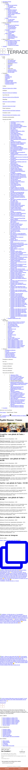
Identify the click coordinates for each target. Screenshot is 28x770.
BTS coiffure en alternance (15, 379)
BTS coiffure (13, 128)
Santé (6, 79)
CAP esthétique (13, 145)
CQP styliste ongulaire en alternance (17, 397)
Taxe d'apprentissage (12, 27)
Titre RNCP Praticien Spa (15, 178)
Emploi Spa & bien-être (13, 36)
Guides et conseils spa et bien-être (17, 188)
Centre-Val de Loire (12, 328)
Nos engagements (11, 61)
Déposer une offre (11, 26)
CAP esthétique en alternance (16, 392)
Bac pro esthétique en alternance (17, 395)
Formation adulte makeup (15, 207)
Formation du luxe (6, 734)
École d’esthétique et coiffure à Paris (15, 340)
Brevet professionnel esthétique (16, 147)
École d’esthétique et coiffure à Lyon (15, 343)
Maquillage (7, 78)
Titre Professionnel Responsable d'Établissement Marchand (17, 246)
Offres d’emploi (6, 740)
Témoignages (10, 20)
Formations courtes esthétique (16, 275)
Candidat (7, 4)
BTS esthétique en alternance (16, 396)
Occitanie (10, 336)
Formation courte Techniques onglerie (18, 290)
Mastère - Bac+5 (13, 247)
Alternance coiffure (14, 375)
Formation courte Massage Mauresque (18, 311)
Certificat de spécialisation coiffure (17, 131)
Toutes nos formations (7, 735)
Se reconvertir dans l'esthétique (16, 166)
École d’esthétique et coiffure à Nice (15, 344)
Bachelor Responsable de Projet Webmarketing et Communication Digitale (19, 382)
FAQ (9, 67)
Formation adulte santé (15, 226)
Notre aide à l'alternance (10, 354)
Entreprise (7, 24)
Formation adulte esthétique (16, 168)
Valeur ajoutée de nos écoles (8, 745)
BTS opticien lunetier (14, 222)
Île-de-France (10, 332)
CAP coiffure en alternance (16, 376)
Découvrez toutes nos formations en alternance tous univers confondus (17, 400)
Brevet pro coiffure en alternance (17, 377)
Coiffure (7, 74)
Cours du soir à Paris (14, 135)
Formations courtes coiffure (16, 251)
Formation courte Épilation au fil (17, 277)
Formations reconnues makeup (16, 194)
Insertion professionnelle (13, 12)
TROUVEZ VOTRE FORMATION (18, 142)
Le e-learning (5, 744)
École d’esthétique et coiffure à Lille (15, 341)
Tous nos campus (6, 725)
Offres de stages (11, 14)
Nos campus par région (12, 324)
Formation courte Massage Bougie (17, 305)
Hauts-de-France (11, 331)
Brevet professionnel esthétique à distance (19, 148)
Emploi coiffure (11, 34)
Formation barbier (14, 129)
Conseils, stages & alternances (14, 13)
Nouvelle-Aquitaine (12, 334)
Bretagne (10, 327)
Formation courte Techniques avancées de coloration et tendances (19, 255)
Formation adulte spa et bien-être (17, 187)
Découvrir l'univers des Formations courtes (11, 115)
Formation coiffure (6, 729)
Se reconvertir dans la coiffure (16, 134)
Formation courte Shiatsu (15, 313)
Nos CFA (7, 351)
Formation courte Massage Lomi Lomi (18, 303)
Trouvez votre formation (15, 231)
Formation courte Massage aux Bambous (18, 304)
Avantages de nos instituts (13, 45)
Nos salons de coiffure (12, 41)
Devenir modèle (11, 72)
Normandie (10, 333)
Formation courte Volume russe (16, 283)
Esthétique (7, 75)
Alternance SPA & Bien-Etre (16, 402)
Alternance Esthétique (14, 391)
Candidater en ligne (12, 7)
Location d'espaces (12, 28)
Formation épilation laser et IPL (14, 318)
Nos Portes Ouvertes (7, 1)
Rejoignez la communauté (13, 21)
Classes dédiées (11, 32)
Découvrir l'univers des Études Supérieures (11, 110)
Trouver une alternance (10, 356)
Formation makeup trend (15, 204)
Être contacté (10, 6)
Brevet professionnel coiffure (16, 125)
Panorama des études (9, 83)
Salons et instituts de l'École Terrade (12, 40)
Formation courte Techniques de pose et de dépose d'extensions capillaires (19, 270)
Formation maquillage (7, 731)
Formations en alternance (10, 350)
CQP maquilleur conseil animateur (17, 195)
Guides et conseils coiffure (15, 138)
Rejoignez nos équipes (12, 70)
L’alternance (5, 743)
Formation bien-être (7, 732)
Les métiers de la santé (15, 230)
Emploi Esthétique (11, 35)
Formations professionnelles (11, 82)
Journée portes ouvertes (5, 54)
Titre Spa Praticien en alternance (17, 405)
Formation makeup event (15, 202)
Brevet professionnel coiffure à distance (18, 126)
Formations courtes (9, 81)
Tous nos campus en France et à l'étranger (16, 321)
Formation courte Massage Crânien (17, 274)
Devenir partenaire (11, 31)
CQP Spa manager (14, 179)
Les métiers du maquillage (15, 212)
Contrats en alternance (9, 353)
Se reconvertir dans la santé (16, 225)
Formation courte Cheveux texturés (17, 268)
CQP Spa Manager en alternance (17, 406)
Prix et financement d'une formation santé (18, 228)
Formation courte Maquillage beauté (17, 286)
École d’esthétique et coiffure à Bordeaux (16, 345)
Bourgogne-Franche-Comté (13, 326)
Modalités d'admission (12, 9)
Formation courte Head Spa (16, 273)
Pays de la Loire (11, 337)
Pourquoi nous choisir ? (13, 62)
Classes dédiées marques (15, 133)
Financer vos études (12, 11)
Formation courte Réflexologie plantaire (18, 314)
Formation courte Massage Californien (18, 299)
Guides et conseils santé (15, 227)
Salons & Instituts (6, 742)
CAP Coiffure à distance (15, 124)
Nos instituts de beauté (12, 42)
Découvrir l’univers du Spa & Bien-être (11, 97)
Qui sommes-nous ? (12, 60)
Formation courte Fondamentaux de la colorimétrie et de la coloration (18, 253)
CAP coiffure (13, 122)
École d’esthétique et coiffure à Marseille (11, 720)
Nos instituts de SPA (12, 44)
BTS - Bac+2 (13, 232)
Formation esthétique (7, 730)
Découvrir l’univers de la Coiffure (10, 88)
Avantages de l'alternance (10, 352)
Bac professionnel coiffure (15, 127)
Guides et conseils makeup (15, 208)
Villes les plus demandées (13, 339)
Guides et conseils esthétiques (16, 169)
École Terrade (3, 412)
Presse (9, 66)
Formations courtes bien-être (16, 294)
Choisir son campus (12, 69)
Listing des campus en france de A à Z (16, 323)
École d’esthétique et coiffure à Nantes (16, 346)
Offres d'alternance (14, 398)
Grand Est (10, 330)
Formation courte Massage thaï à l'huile (18, 312)
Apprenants (7, 8)
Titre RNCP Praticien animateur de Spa (18, 177)
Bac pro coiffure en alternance (16, 378)
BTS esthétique (13, 151)
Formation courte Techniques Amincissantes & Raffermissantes (17, 296)
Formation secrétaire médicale (16, 224)
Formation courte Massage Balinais (17, 300)
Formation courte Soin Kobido (16, 293)
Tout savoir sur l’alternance (13, 25)
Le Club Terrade (11, 19)
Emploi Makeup (11, 38)
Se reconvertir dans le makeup (16, 206)
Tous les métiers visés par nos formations (11, 736)
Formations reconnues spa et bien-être (18, 175)
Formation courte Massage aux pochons (18, 308)
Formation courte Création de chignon (18, 272)
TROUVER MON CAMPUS (14, 347)
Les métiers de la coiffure (15, 141)
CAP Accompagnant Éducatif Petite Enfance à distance (17, 219)
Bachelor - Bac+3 (14, 239)
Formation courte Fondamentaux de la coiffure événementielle (18, 260)
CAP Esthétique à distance (15, 146)
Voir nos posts (3, 702)
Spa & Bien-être (8, 76)
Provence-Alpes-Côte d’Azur (14, 338)
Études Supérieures (9, 80)
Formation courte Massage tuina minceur (18, 298)
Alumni (6, 18)
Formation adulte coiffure (15, 137)
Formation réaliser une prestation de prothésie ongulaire (17, 153)
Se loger (9, 15)
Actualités (5, 46)
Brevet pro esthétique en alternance (17, 393)
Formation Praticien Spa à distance (17, 181)
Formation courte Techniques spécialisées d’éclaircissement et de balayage (18, 258)
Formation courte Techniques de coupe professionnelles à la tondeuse (18, 265)
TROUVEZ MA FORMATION (17, 193)
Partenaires (7, 29)
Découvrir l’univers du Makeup (9, 101)
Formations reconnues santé (16, 214)
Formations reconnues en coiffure (17, 121)
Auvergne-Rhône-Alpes (13, 325)
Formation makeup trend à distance (17, 205)
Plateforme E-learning (12, 16)
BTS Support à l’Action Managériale (18, 233)
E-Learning (5, 407)
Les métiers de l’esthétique (15, 173)
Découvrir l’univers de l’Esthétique (10, 92)
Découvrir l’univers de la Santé (9, 106)
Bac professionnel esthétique (16, 149)
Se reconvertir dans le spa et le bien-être (15, 186)
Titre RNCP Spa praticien (15, 180)
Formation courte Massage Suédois (17, 301)
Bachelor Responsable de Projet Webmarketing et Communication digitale (18, 243)
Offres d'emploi (8, 33)
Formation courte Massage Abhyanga (18, 310)
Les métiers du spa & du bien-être (17, 192)
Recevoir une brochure (12, 5)
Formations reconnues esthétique (17, 144)
